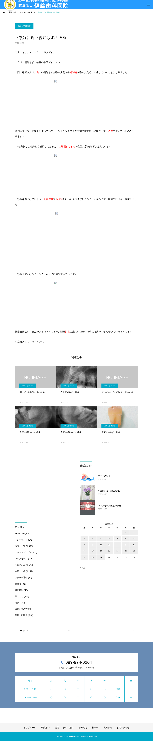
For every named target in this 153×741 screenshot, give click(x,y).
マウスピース (21, 558)
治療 (17, 602)
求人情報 (107, 727)
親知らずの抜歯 (24, 26)
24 (84, 557)
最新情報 (19, 590)
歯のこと (19, 596)
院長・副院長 (21, 615)
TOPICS (19, 533)
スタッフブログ (22, 552)
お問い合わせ (123, 727)
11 (92, 545)
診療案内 (83, 727)
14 (117, 545)
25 (93, 557)
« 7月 (82, 567)
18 (93, 551)
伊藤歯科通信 (21, 577)
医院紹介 (45, 727)
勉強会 (18, 584)
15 (126, 545)
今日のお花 (20, 565)
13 (109, 545)
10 (84, 545)
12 (101, 545)
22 (126, 551)
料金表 (95, 727)
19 (101, 551)
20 (109, 551)
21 (117, 551)
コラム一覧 (20, 546)
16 (134, 545)
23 (134, 551)
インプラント (21, 540)
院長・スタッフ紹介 (64, 727)
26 (101, 557)
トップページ (30, 727)
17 (84, 551)
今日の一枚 (20, 571)
